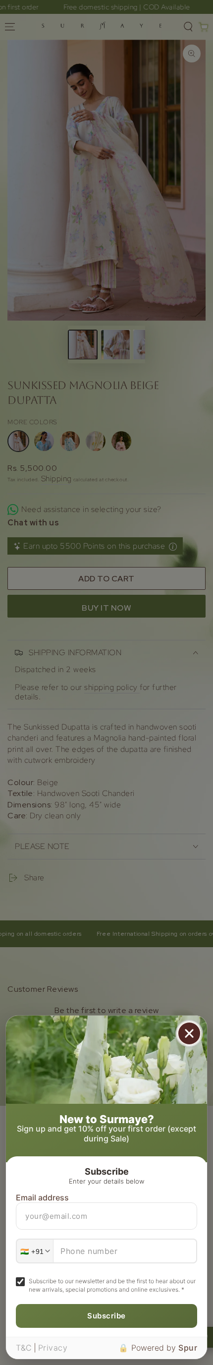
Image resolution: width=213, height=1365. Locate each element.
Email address (42, 1197)
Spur (187, 1348)
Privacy (53, 1348)
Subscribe (106, 1315)
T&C (24, 1348)
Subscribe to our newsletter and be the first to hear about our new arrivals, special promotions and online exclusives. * (112, 1285)
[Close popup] (189, 1033)
